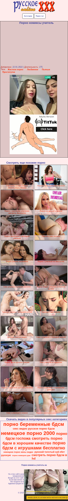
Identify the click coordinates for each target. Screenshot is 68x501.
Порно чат (40, 16)
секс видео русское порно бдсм (34, 428)
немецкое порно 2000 (28, 433)
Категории (28, 16)
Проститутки (8, 72)
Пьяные (46, 69)
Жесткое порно (15, 69)
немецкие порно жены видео (18, 452)
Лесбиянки (32, 69)
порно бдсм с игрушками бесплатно (34, 445)
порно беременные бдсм (33, 424)
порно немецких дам (21, 455)
